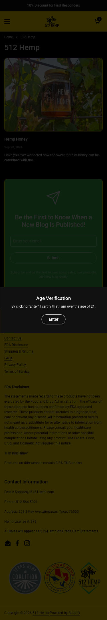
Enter (53, 319)
